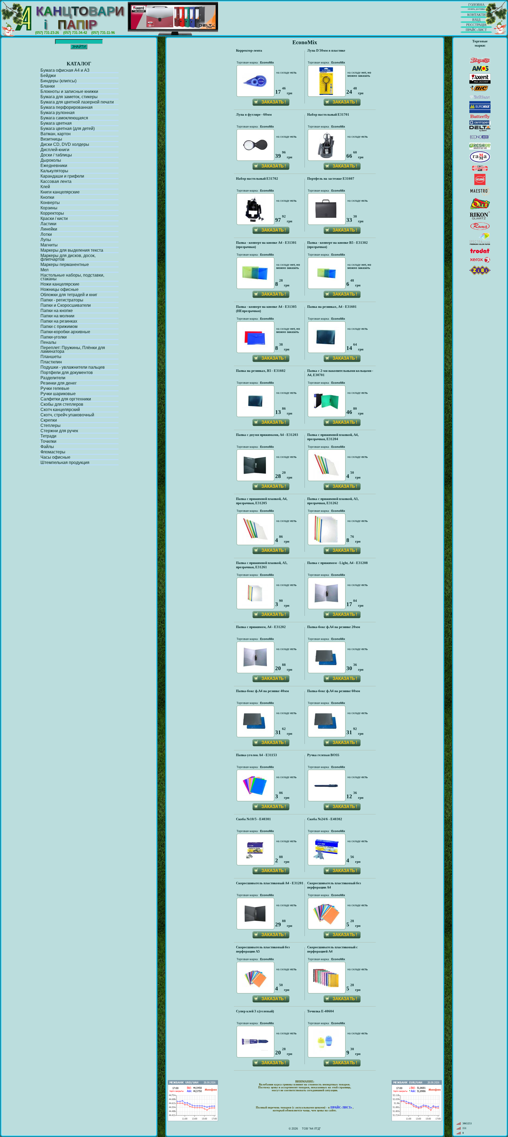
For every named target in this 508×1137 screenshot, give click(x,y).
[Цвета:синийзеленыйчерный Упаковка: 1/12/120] (255, 409)
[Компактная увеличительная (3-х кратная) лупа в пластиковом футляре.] (255, 156)
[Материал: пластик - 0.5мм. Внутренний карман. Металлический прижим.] (326, 603)
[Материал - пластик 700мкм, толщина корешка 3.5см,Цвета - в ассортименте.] (326, 408)
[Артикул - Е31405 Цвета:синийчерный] (326, 729)
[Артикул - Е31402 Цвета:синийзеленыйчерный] (255, 729)
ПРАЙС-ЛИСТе (341, 1107)
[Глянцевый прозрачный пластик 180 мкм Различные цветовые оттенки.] (255, 279)
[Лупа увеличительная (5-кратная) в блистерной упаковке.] (326, 93)
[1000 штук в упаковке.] (326, 858)
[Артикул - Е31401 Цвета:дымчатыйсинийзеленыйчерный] (326, 666)
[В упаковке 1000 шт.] (255, 859)
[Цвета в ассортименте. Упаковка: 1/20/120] (326, 345)
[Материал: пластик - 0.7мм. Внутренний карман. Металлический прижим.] (255, 667)
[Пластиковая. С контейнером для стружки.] (326, 1052)
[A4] (24, 18)
